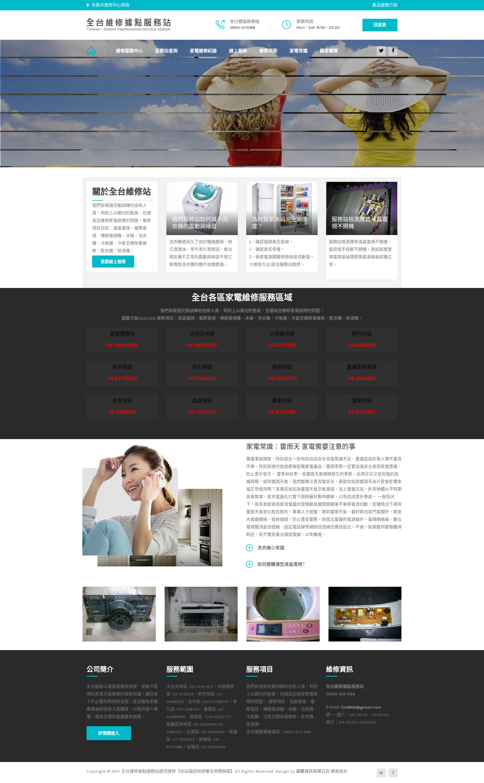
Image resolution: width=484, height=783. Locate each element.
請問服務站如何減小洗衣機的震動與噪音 (200, 222)
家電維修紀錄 (203, 50)
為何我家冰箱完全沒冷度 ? (280, 222)
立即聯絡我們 (109, 135)
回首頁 (380, 24)
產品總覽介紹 (384, 5)
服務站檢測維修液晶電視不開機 (360, 222)
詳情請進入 (108, 733)
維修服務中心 (129, 50)
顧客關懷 (329, 50)
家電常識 (299, 50)
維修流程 (268, 50)
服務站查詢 (166, 50)
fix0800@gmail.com (361, 707)
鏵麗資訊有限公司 (313, 771)
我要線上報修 (113, 261)
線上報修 (238, 50)
